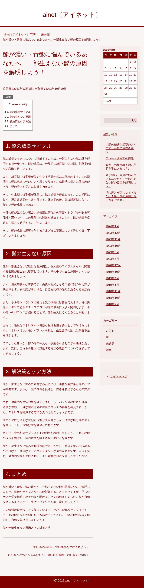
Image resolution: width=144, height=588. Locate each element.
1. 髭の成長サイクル (18, 111)
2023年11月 (113, 239)
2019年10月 (113, 271)
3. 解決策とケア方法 (18, 121)
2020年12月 (113, 265)
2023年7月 (112, 258)
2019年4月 (112, 278)
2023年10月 (113, 245)
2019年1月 (112, 284)
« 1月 (108, 100)
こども (110, 330)
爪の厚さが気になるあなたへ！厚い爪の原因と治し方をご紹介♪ (48, 554)
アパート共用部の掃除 (120, 158)
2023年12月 (113, 232)
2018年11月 (113, 291)
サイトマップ (118, 376)
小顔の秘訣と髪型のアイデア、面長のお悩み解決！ (121, 148)
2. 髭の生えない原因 (18, 116)
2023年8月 (112, 252)
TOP (20, 34)
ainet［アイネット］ (72, 14)
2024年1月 (112, 226)
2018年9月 (112, 304)
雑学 (109, 350)
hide (23, 104)
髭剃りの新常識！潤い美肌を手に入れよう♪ (60, 547)
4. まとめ (11, 126)
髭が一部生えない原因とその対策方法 (27, 527)
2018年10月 (113, 297)
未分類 (8, 97)
